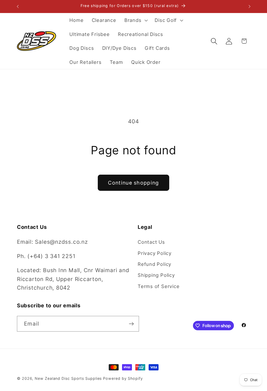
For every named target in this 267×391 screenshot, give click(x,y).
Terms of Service (158, 286)
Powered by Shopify (123, 378)
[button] (135, 20)
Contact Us (151, 242)
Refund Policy (154, 264)
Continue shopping (133, 183)
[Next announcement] (249, 6)
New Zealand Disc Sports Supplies (68, 378)
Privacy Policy (155, 253)
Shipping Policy (156, 275)
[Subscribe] (131, 324)
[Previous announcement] (17, 6)
